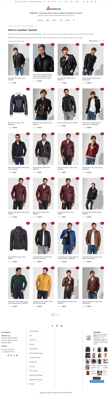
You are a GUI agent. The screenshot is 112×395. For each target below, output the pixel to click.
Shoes (65, 1)
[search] (73, 20)
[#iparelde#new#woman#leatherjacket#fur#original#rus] (93, 372)
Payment (32, 366)
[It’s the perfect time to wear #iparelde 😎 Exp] (87, 355)
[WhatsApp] (14, 355)
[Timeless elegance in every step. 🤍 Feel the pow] (93, 349)
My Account (33, 362)
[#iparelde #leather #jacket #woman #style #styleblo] (105, 372)
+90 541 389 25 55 (8, 349)
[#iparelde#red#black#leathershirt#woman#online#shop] (87, 372)
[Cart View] (48, 1)
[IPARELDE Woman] (87, 367)
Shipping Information (35, 379)
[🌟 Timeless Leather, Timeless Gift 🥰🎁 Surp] (87, 349)
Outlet (76, 1)
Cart (30, 335)
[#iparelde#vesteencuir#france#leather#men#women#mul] (93, 367)
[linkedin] (95, 1)
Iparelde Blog (33, 348)
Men (60, 1)
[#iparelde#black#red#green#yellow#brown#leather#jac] (105, 367)
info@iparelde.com (36, 1)
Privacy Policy (33, 371)
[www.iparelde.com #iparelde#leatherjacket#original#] (99, 361)
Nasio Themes (52, 392)
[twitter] (91, 1)
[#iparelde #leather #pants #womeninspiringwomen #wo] (105, 355)
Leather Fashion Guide (36, 353)
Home (10, 26)
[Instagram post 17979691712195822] (87, 361)
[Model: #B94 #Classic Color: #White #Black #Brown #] (105, 349)
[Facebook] (8, 355)
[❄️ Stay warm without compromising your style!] (93, 355)
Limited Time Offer (34, 357)
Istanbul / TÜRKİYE (22, 1)
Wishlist (31, 384)
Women (54, 1)
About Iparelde (33, 331)
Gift (71, 1)
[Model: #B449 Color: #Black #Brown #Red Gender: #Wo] (99, 349)
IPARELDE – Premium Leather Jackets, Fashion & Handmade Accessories (56, 13)
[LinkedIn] (17, 355)
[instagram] (87, 1)
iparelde (31, 344)
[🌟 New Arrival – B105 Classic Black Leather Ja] (99, 355)
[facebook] (83, 1)
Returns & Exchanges (35, 375)
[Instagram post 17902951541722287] (105, 361)
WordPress (68, 392)
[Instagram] (11, 355)
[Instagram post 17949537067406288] (99, 367)
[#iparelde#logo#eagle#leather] (99, 372)
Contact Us (32, 340)
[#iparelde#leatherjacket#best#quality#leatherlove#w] (93, 361)
